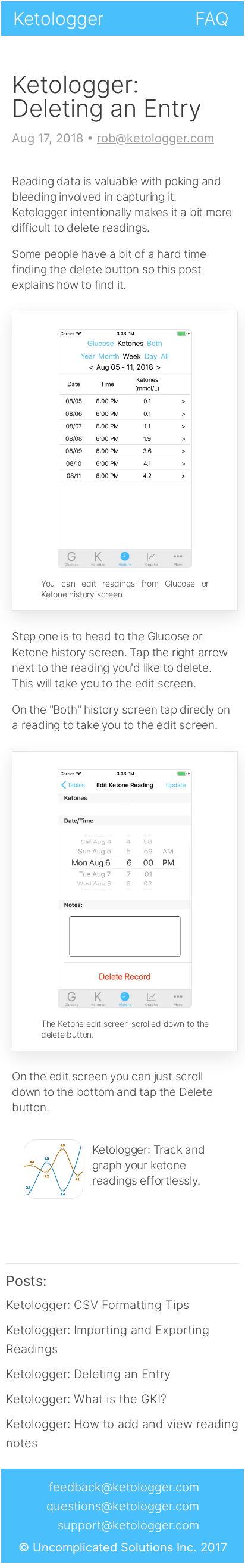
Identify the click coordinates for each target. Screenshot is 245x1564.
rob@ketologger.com (155, 138)
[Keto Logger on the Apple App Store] (132, 1202)
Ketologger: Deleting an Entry (88, 1374)
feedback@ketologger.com (124, 1487)
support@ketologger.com (128, 1525)
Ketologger (58, 18)
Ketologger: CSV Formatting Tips (97, 1305)
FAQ (212, 18)
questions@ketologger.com (122, 1506)
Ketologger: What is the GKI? (86, 1399)
